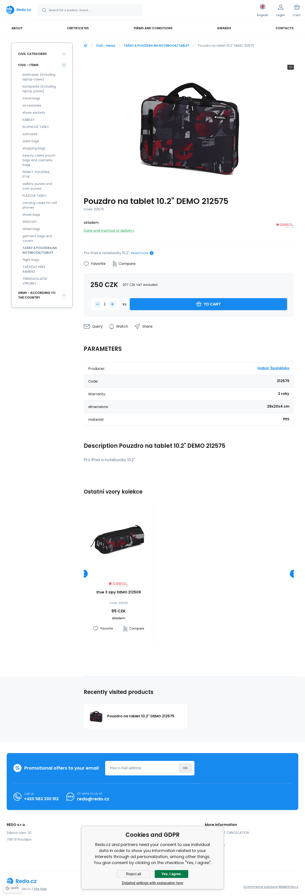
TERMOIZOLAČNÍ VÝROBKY (35, 281)
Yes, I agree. (171, 874)
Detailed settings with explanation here (152, 883)
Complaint (216, 852)
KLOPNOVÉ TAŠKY (36, 127)
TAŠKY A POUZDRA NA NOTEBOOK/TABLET (157, 45)
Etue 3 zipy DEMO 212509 (118, 592)
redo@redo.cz (93, 799)
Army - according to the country (37, 295)
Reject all (133, 874)
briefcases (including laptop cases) (39, 77)
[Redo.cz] (85, 45)
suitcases (30, 134)
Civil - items (105, 45)
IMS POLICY (216, 845)
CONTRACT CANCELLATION (228, 832)
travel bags (31, 98)
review (213, 858)
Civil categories (32, 54)
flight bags (31, 259)
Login (185, 768)
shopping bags (34, 148)
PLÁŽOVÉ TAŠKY (34, 195)
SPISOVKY (30, 222)
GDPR (212, 839)
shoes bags (31, 214)
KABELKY (29, 119)
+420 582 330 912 (41, 799)
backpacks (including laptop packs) (39, 88)
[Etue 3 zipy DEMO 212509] (118, 538)
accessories (32, 105)
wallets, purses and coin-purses (37, 186)
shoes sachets (34, 112)
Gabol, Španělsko (273, 368)
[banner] (18, 10)
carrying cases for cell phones (40, 205)
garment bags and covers (37, 238)
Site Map (40, 889)
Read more (139, 253)
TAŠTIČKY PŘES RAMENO (34, 269)
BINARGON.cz (288, 887)
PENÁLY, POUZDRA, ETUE (36, 174)
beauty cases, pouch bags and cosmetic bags (39, 160)
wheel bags (31, 229)
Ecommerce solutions (261, 887)
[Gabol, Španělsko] (285, 226)
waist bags (31, 141)
